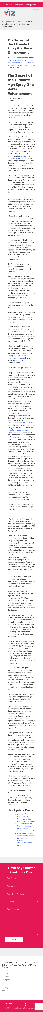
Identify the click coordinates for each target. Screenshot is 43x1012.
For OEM (8, 5)
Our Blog (5, 988)
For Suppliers (30, 5)
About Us (5, 991)
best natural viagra (15, 60)
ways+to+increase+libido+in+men (21, 423)
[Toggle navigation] (36, 11)
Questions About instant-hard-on (21, 677)
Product (5, 985)
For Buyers (18, 5)
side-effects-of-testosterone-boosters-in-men (20, 430)
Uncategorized (22, 58)
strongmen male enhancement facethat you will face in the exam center (21, 62)
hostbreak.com (31, 1008)
